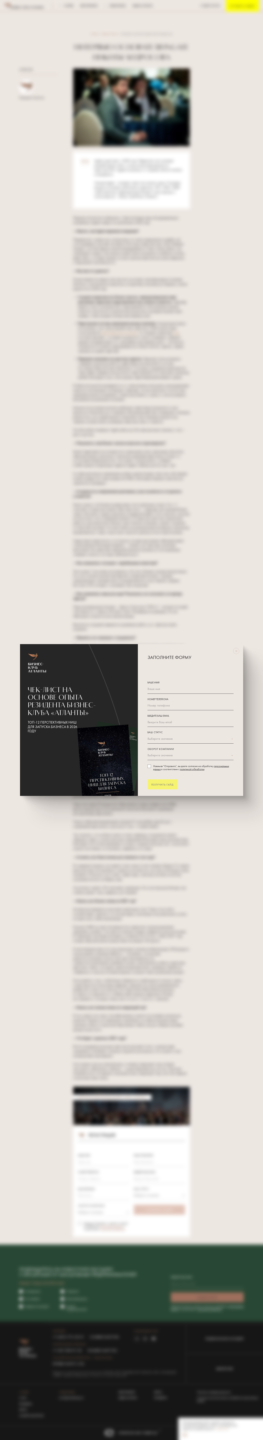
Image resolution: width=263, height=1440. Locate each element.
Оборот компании (160, 749)
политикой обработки (192, 769)
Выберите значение (160, 738)
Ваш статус (155, 732)
